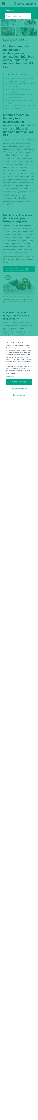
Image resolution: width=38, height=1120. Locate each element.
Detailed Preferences (19, 388)
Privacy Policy (10, 376)
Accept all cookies (19, 382)
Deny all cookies (19, 395)
